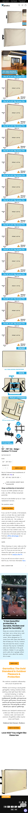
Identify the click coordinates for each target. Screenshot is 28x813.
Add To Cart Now (14, 728)
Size (3, 458)
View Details (5, 762)
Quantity (5, 465)
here (24, 561)
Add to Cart (14, 663)
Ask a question (7, 565)
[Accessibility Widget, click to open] (25, 810)
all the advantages (13, 536)
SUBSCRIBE (6, 796)
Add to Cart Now (8, 508)
